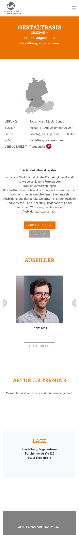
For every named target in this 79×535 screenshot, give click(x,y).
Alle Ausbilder (40, 346)
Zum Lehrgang (39, 225)
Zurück (39, 234)
